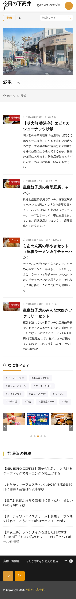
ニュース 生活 (39, 394)
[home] (8, 576)
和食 (30, 402)
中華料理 (15, 117)
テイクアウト (16, 394)
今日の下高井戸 (31, 6)
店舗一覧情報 (11, 561)
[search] (69, 18)
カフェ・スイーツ (18, 386)
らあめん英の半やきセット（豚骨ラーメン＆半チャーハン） (47, 251)
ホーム (11, 95)
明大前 (52, 117)
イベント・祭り (17, 378)
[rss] (20, 576)
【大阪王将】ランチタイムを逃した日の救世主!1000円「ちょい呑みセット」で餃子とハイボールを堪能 (37, 537)
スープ (53, 181)
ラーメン (15, 240)
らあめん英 (56, 240)
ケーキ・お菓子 (45, 386)
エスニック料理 (42, 378)
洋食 (67, 402)
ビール (53, 304)
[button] (5, 427)
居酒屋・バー (49, 402)
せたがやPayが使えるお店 (42, 561)
